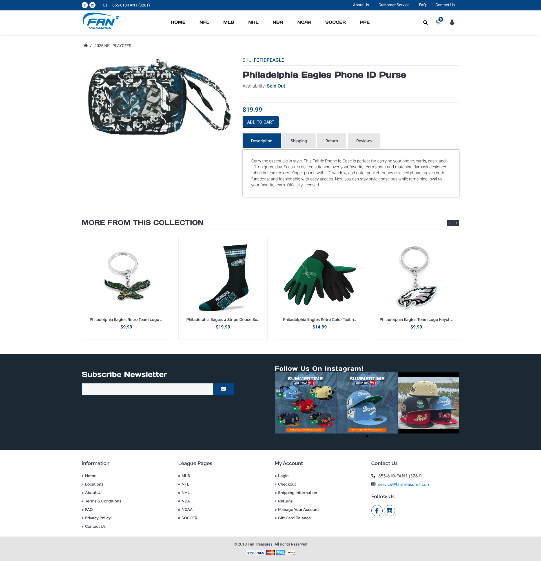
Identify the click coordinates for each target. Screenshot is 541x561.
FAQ (422, 5)
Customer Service (393, 5)
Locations (94, 484)
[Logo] (101, 20)
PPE (365, 22)
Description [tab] (261, 141)
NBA (277, 22)
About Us (361, 5)
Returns (285, 501)
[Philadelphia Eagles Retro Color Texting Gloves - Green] (319, 277)
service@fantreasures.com (404, 484)
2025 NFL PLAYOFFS (112, 46)
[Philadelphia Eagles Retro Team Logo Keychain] (126, 277)
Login (283, 476)
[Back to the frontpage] (85, 46)
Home (178, 22)
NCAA (304, 22)
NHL (253, 22)
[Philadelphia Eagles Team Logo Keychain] (416, 277)
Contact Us (445, 5)
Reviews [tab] (364, 141)
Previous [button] (450, 223)
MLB (228, 22)
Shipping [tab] (299, 141)
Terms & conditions (103, 501)
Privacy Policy (98, 518)
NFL (204, 22)
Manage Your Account (298, 510)
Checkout (287, 484)
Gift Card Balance (294, 518)
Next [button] (456, 223)
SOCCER (335, 22)
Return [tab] (331, 141)
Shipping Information (297, 493)
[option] (126, 288)
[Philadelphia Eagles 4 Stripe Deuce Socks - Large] (223, 277)
